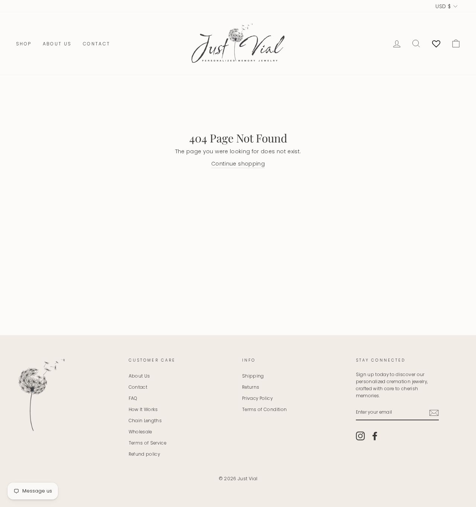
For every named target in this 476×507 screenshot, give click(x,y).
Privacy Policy (257, 398)
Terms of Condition (264, 410)
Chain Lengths (145, 421)
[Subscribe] (434, 412)
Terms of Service (148, 443)
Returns (250, 387)
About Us (57, 44)
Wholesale (140, 432)
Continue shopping (238, 163)
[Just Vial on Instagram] (360, 435)
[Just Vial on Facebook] (374, 435)
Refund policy (144, 454)
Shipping (253, 376)
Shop (24, 44)
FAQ (133, 398)
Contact (96, 44)
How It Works (143, 410)
